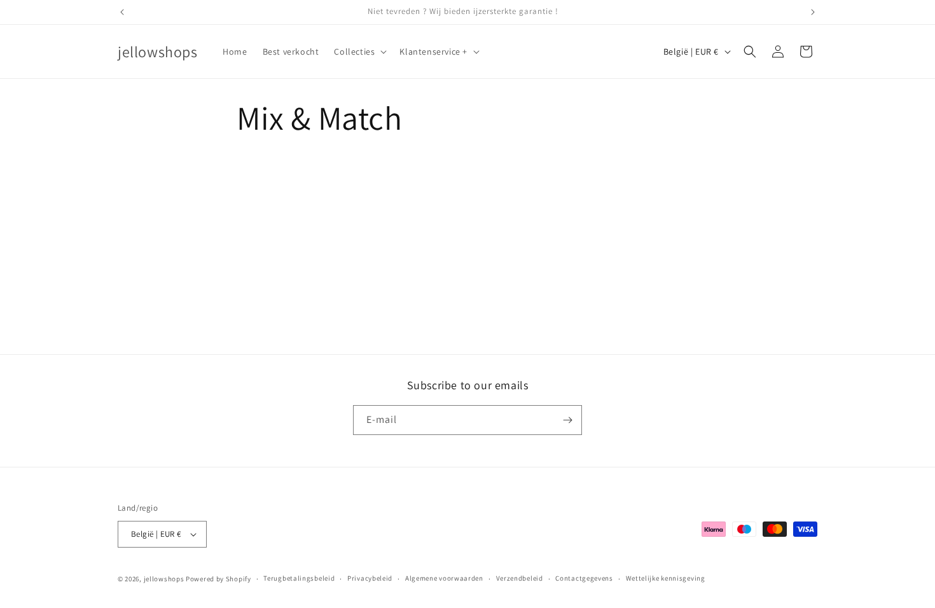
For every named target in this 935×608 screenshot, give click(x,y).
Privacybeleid (369, 578)
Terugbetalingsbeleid (299, 578)
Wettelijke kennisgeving (665, 578)
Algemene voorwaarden (444, 578)
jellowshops (164, 578)
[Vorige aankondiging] (122, 12)
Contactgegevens (584, 578)
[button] (359, 51)
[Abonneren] (567, 420)
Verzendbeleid (519, 578)
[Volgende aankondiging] (813, 12)
